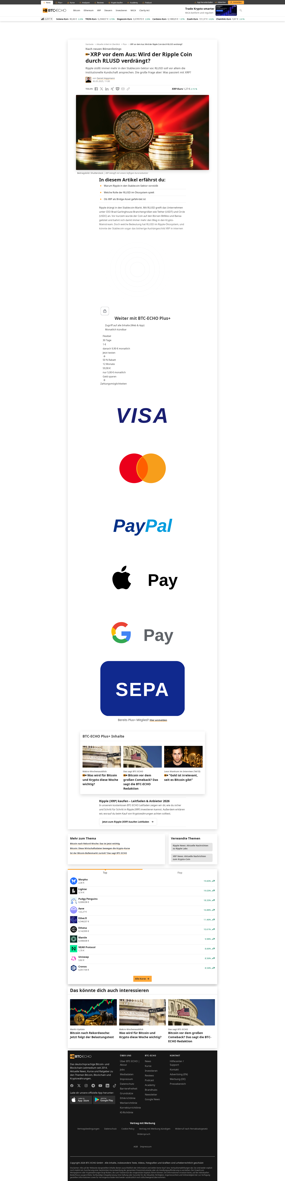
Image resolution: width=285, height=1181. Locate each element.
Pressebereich (178, 1083)
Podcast (149, 1080)
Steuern (108, 10)
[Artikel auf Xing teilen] (112, 89)
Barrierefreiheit (128, 1088)
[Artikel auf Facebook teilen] (96, 89)
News (148, 1061)
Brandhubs (151, 1089)
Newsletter (151, 1094)
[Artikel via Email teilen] (123, 89)
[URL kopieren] (128, 89)
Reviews (149, 1075)
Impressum (126, 1079)
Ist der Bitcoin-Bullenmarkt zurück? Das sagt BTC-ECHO (98, 853)
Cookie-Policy (127, 1128)
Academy (150, 1085)
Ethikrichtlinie (127, 1098)
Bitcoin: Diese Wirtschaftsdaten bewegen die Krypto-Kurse (100, 848)
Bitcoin (76, 10)
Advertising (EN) (179, 1074)
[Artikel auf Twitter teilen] (101, 89)
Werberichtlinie (128, 1103)
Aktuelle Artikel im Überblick (108, 44)
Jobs (122, 1069)
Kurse (148, 1066)
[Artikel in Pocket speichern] (117, 89)
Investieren (121, 10)
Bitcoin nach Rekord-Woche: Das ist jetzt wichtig (95, 843)
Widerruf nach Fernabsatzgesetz (191, 1128)
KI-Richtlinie (126, 1112)
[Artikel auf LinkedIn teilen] (107, 89)
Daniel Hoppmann (106, 78)
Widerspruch (143, 1134)
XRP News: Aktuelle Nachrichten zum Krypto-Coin (189, 858)
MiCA (133, 10)
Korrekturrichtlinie (130, 1107)
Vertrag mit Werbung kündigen (154, 1128)
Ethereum (89, 10)
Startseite (90, 44)
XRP (99, 10)
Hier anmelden (158, 720)
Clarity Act (144, 10)
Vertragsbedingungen (88, 1128)
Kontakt (174, 1069)
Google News (152, 1099)
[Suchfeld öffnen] (240, 10)
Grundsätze (126, 1093)
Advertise (222, 2)
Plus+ (125, 44)
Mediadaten (126, 1074)
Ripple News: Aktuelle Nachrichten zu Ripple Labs (190, 847)
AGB (136, 1146)
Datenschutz (127, 1083)
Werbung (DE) (178, 1079)
